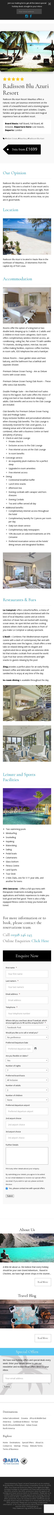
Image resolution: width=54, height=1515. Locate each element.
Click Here (40, 940)
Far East (34, 1421)
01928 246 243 (21, 934)
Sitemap (17, 1446)
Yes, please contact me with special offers (27, 1188)
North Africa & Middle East (13, 1425)
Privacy (25, 1446)
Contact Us (7, 1446)
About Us (39, 1442)
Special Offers (28, 1442)
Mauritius (23, 138)
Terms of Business (10, 1449)
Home (5, 1442)
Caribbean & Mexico (21, 1421)
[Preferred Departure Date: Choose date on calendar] (35, 1048)
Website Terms (36, 1446)
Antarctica (7, 1421)
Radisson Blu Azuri (36, 138)
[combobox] (27, 1027)
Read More (43, 1282)
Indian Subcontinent (11, 1418)
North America (9, 1428)
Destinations (15, 1442)
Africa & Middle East (38, 1418)
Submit (10, 1196)
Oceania (24, 1418)
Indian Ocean (11, 138)
